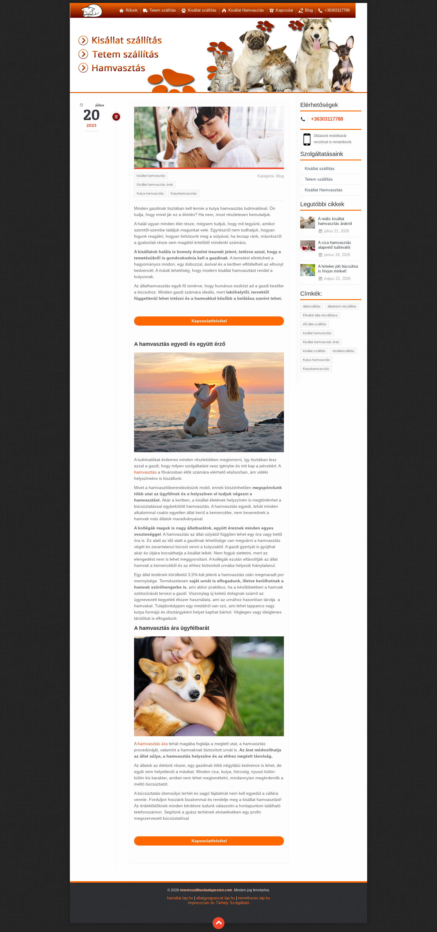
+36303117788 (327, 119)
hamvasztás (145, 472)
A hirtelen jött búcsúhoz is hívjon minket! (338, 268)
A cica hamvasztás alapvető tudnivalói (334, 245)
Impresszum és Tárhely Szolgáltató (218, 903)
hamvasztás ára (153, 743)
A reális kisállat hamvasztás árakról (335, 221)
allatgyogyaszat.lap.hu (215, 898)
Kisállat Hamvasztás (323, 189)
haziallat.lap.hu (180, 898)
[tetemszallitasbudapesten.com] (91, 10)
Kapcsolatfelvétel (209, 320)
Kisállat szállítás (319, 168)
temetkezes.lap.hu (254, 898)
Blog (280, 176)
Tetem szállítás (319, 179)
